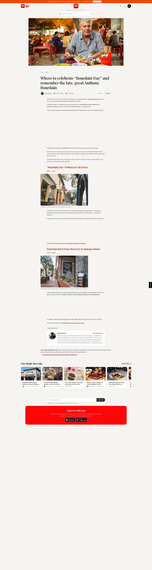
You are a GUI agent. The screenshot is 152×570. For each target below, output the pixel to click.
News (47, 72)
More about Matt (97, 333)
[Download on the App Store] (70, 419)
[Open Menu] (129, 6)
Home (42, 72)
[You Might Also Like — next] (118, 363)
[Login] (125, 6)
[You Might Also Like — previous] (115, 363)
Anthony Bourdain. (94, 99)
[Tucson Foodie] (76, 6)
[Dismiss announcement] (150, 1)
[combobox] (75, 13)
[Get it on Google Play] (81, 419)
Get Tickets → (97, 1)
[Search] (91, 13)
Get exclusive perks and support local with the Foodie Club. (59, 354)
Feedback (150, 285)
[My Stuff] (120, 6)
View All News (125, 363)
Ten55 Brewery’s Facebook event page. (73, 323)
